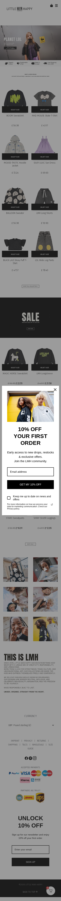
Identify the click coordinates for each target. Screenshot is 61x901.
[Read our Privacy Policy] (52, 505)
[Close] (55, 390)
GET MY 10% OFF (30, 484)
